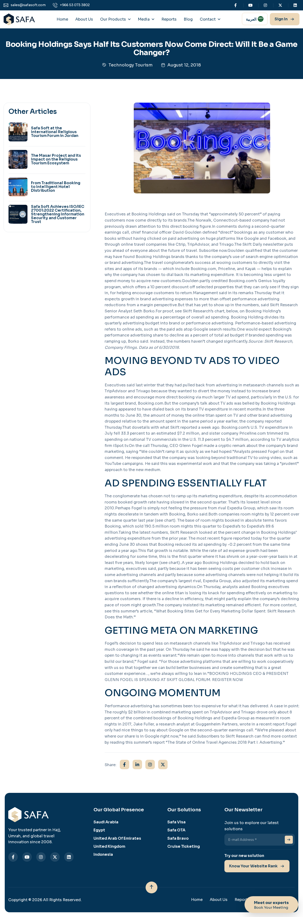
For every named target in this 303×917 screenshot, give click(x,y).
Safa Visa (176, 822)
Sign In (281, 19)
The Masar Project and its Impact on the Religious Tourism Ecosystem (56, 159)
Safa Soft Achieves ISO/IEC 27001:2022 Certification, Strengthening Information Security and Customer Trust (57, 214)
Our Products (113, 19)
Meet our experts (271, 905)
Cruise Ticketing (183, 846)
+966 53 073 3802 (75, 5)
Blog (188, 19)
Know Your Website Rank (253, 866)
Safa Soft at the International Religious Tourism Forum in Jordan (54, 132)
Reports (169, 19)
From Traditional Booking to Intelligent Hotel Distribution (55, 186)
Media (144, 19)
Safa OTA (176, 830)
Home (62, 19)
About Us (84, 19)
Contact (208, 19)
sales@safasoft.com (28, 5)
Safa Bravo (178, 838)
